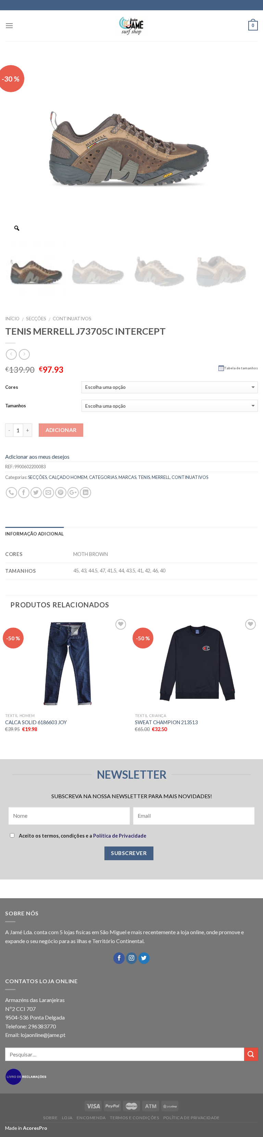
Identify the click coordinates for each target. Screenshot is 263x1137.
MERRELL (161, 477)
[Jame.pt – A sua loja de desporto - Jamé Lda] (131, 25)
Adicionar (61, 430)
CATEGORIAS (103, 477)
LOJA (67, 1117)
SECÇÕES (36, 318)
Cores (11, 387)
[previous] (5, 687)
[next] (257, 687)
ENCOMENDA (91, 1117)
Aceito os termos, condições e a (82, 836)
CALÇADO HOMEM (68, 477)
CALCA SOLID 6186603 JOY (36, 722)
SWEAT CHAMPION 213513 (166, 722)
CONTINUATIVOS (72, 318)
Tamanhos (15, 405)
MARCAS (127, 477)
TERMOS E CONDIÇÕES (134, 1117)
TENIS (144, 477)
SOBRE (50, 1117)
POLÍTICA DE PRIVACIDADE (191, 1117)
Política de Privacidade (119, 836)
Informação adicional (34, 533)
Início (12, 318)
